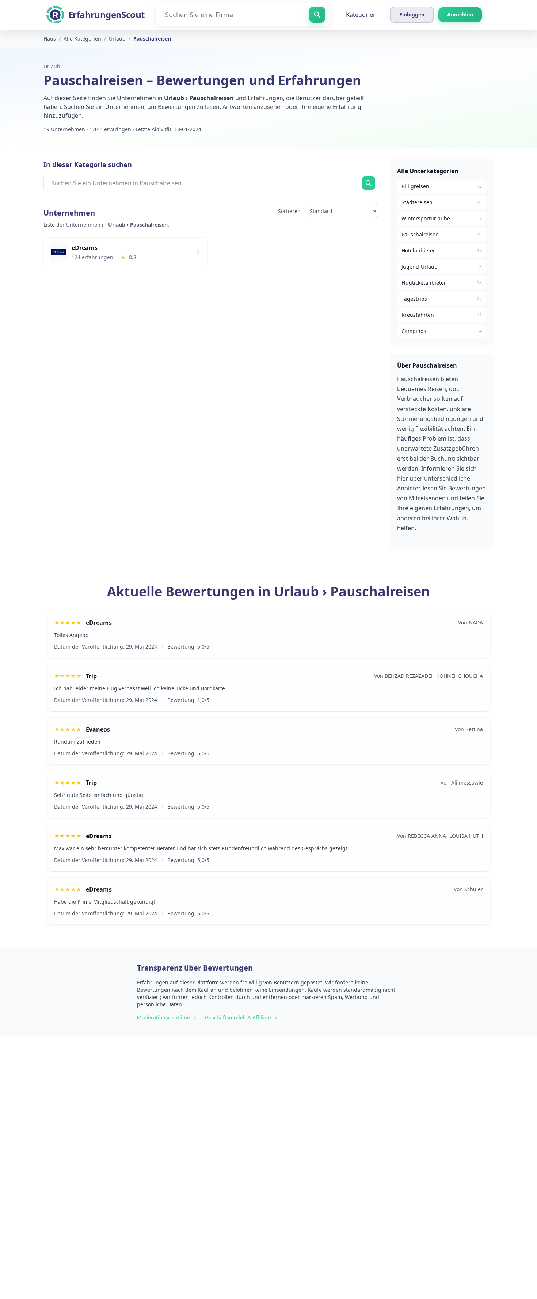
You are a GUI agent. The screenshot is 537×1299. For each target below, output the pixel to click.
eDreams (99, 623)
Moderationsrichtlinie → (166, 1017)
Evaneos (98, 729)
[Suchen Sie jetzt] (368, 183)
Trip (91, 676)
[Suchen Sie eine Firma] (317, 15)
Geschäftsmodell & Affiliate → (241, 1017)
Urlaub (51, 66)
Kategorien (361, 15)
